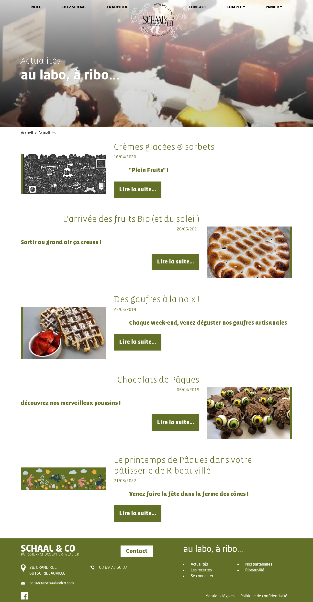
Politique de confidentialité (263, 595)
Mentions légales (220, 595)
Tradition (117, 7)
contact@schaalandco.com (52, 582)
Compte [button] (234, 7)
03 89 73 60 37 (113, 567)
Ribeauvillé (254, 570)
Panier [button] (272, 7)
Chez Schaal (73, 7)
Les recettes (201, 570)
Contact (197, 7)
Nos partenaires (258, 564)
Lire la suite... (137, 190)
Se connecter (202, 575)
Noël (36, 7)
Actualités (199, 564)
